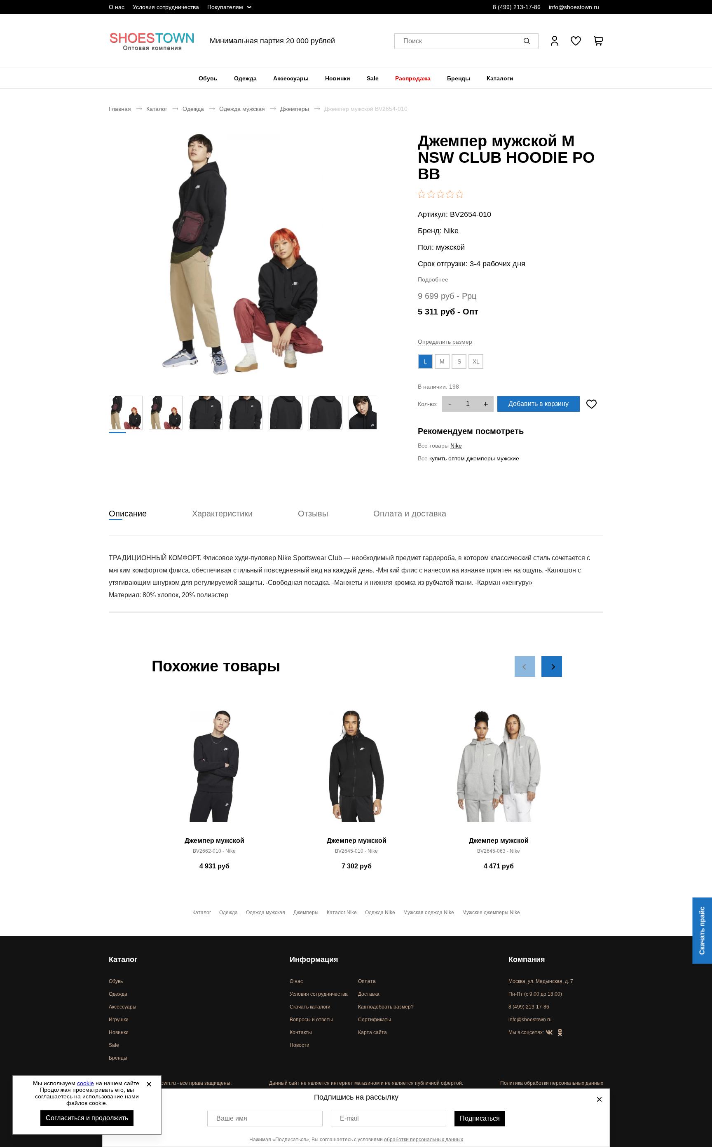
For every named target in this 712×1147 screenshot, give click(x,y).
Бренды (458, 78)
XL (476, 361)
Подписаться (480, 1118)
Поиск (412, 41)
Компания (526, 959)
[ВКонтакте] (549, 1033)
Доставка (368, 994)
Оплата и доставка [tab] (409, 513)
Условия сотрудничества (166, 7)
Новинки (337, 78)
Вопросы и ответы (311, 1020)
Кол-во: (428, 404)
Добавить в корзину (538, 403)
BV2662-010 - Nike (214, 851)
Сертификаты (374, 1020)
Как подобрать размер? (386, 1007)
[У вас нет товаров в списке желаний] (576, 41)
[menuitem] (208, 78)
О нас (116, 7)
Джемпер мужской (214, 840)
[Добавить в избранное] (591, 404)
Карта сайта (372, 1032)
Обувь (208, 78)
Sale (373, 78)
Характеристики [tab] (222, 513)
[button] (528, 41)
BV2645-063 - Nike (498, 851)
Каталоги (500, 78)
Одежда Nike (380, 912)
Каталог (156, 109)
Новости (299, 1045)
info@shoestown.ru (574, 7)
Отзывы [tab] (313, 513)
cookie (85, 1083)
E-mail (349, 1118)
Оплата (367, 981)
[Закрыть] (149, 1084)
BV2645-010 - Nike (356, 851)
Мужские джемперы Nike (491, 912)
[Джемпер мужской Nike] (214, 770)
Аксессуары (291, 78)
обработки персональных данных (423, 1139)
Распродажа (413, 78)
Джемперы (294, 109)
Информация (314, 959)
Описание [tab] (128, 513)
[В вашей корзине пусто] (598, 41)
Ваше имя (231, 1118)
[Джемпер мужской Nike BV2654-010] (243, 254)
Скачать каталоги (310, 1007)
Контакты (301, 1032)
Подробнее (433, 279)
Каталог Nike (342, 912)
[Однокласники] (560, 1033)
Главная (120, 109)
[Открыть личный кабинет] (554, 41)
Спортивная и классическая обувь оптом (152, 40)
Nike (451, 231)
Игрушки (119, 1020)
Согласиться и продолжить (87, 1117)
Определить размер (445, 341)
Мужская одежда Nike (428, 912)
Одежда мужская (242, 109)
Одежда (245, 78)
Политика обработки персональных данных (551, 1083)
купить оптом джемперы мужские (474, 458)
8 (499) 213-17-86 (517, 7)
